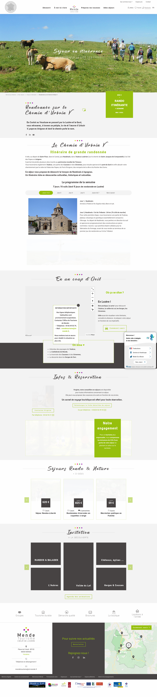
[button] (146, 7)
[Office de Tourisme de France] (126, 684)
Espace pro (139, 2)
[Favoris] (138, 8)
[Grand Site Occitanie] (69, 684)
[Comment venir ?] (10, 12)
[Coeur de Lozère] (53, 684)
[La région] (89, 684)
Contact (148, 2)
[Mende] (118, 684)
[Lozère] (63, 684)
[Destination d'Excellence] (109, 684)
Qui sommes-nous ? (126, 2)
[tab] (46, 193)
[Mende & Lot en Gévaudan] (37, 684)
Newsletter (78, 644)
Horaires (26, 654)
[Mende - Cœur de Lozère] (74, 8)
